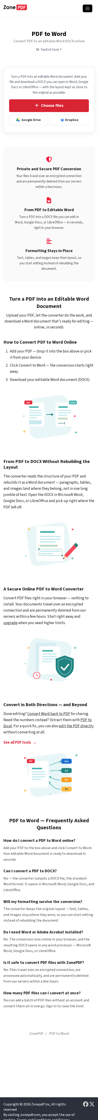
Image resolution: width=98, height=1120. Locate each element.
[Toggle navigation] (87, 8)
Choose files (52, 105)
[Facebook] (86, 1104)
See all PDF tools (17, 742)
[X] (92, 1104)
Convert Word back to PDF (48, 714)
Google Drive (31, 120)
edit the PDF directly (76, 726)
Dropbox (71, 120)
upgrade (10, 623)
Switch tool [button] (50, 49)
